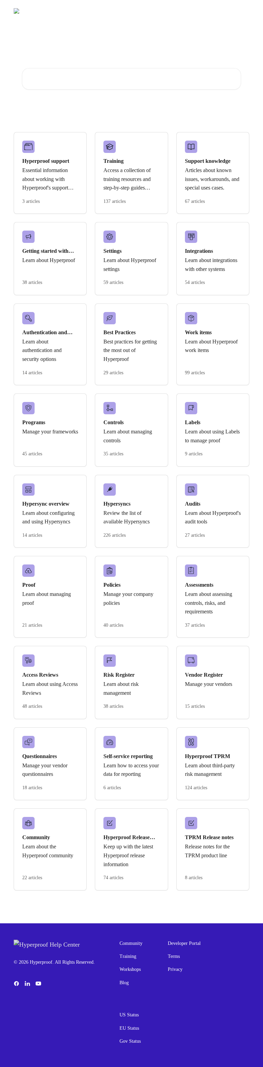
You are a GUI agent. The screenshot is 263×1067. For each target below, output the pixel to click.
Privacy (175, 969)
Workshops (130, 969)
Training (128, 956)
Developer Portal (184, 943)
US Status (129, 1014)
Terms (174, 956)
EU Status (129, 1028)
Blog (124, 982)
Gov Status (130, 1041)
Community (131, 943)
